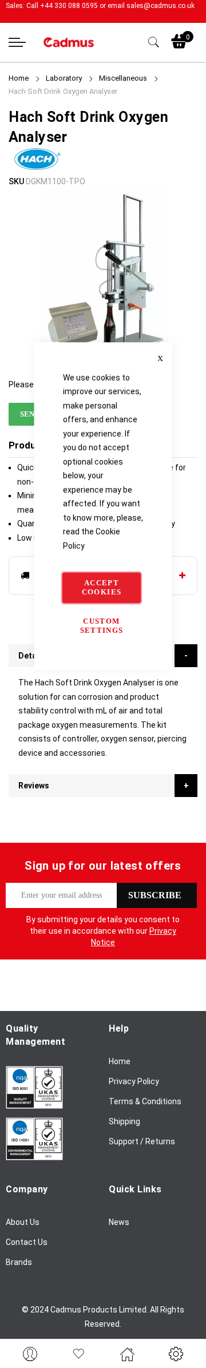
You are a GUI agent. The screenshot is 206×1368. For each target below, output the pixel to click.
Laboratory (64, 78)
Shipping (124, 1121)
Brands (19, 1262)
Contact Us (26, 1242)
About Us (22, 1222)
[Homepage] (127, 1353)
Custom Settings (102, 626)
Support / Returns (142, 1141)
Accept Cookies (101, 587)
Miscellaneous (123, 78)
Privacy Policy (134, 1081)
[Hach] (37, 167)
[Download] (34, 1106)
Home (19, 78)
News (119, 1222)
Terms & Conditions (145, 1101)
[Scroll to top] (184, 1325)
